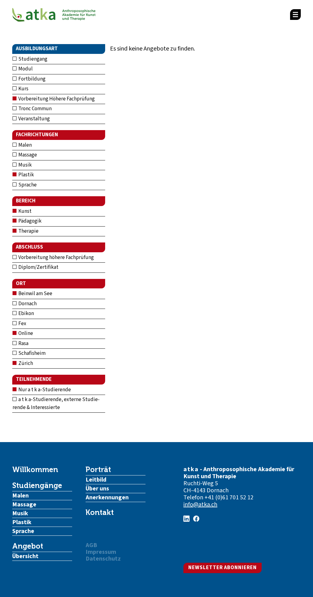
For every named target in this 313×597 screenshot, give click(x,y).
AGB (91, 545)
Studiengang (32, 59)
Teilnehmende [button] (34, 379)
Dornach (27, 303)
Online (25, 333)
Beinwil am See (34, 293)
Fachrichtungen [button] (37, 134)
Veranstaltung (33, 118)
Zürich (25, 363)
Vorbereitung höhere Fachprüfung (55, 257)
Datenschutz (103, 558)
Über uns (97, 488)
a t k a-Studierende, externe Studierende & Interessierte (56, 403)
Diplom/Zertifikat (37, 267)
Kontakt (100, 512)
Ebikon (25, 313)
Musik (24, 165)
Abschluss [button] (29, 247)
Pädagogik (29, 221)
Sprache (27, 185)
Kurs (22, 88)
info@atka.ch (200, 504)
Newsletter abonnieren (222, 567)
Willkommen (35, 469)
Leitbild (96, 479)
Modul (25, 69)
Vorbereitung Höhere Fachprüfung (56, 99)
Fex (21, 323)
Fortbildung (31, 79)
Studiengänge (37, 485)
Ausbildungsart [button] (37, 48)
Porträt (98, 469)
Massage (27, 155)
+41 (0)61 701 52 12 (228, 497)
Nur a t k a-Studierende (44, 389)
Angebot (27, 546)
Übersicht (25, 556)
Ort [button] (21, 283)
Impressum (101, 552)
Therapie (28, 231)
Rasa (22, 343)
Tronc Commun (34, 108)
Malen (24, 145)
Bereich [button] (25, 201)
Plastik (25, 174)
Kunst (24, 211)
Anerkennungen (107, 497)
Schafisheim (31, 353)
